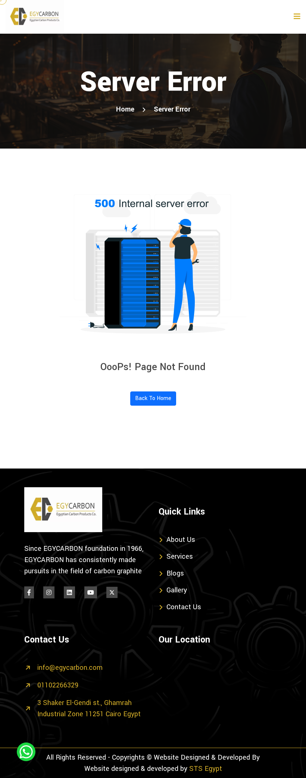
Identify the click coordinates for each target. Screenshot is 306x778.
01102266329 (57, 685)
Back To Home (153, 398)
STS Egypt (205, 769)
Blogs (175, 573)
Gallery (176, 590)
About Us (180, 539)
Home (125, 109)
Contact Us (183, 607)
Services (179, 556)
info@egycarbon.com (70, 667)
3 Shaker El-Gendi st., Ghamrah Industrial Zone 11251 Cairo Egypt (89, 708)
